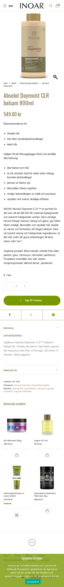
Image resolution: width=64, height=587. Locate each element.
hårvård (41, 388)
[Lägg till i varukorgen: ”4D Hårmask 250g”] (16, 454)
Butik (14, 83)
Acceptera (33, 581)
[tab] (32, 344)
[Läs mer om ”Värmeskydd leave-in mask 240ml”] (16, 515)
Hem (6, 83)
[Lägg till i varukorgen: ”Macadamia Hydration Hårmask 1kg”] (47, 510)
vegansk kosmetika (23, 391)
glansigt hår (17, 388)
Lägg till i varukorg (33, 300)
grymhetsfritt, (30, 388)
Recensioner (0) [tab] (10, 370)
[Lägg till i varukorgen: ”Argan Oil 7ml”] (47, 454)
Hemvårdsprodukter (29, 83)
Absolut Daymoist (22, 385)
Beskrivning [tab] (9, 328)
